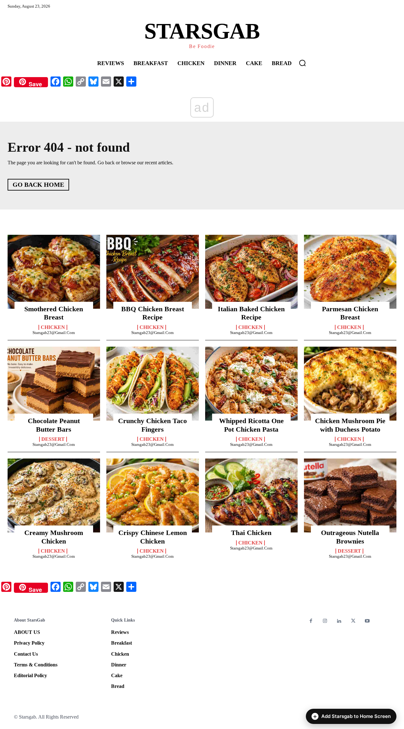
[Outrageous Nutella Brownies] (350, 495)
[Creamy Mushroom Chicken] (54, 495)
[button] (302, 62)
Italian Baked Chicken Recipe (251, 313)
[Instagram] (325, 621)
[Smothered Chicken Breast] (54, 272)
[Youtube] (367, 621)
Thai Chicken (251, 533)
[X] (353, 621)
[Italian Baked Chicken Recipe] (251, 272)
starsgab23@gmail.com (54, 332)
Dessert (53, 439)
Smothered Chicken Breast (53, 313)
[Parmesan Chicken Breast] (350, 272)
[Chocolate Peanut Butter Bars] (54, 384)
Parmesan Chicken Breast (350, 313)
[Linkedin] (339, 621)
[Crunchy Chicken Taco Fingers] (152, 384)
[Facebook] (311, 621)
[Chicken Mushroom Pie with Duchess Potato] (350, 384)
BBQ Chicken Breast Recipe (152, 313)
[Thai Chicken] (251, 495)
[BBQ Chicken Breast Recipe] (152, 272)
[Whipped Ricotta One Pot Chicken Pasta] (251, 384)
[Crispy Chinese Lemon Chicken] (152, 495)
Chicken (53, 327)
